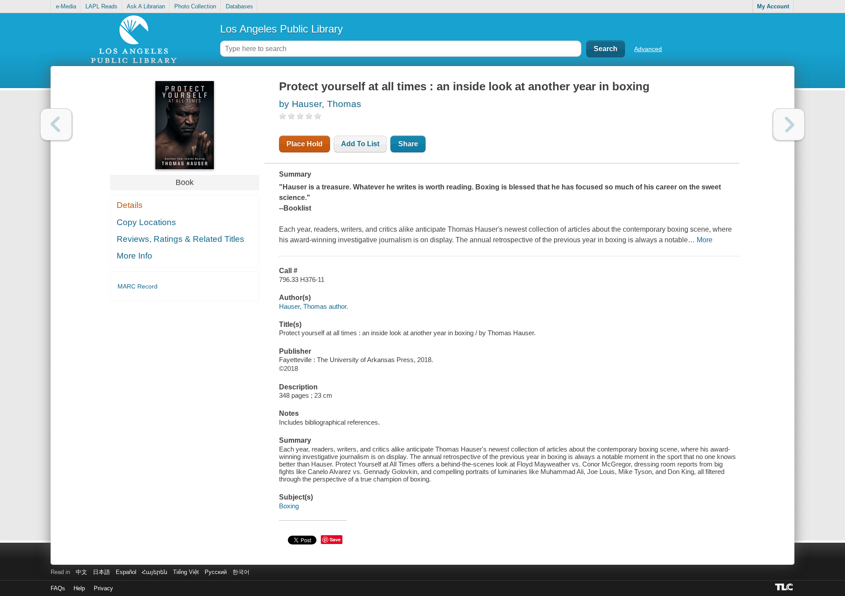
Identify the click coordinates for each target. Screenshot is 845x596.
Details (130, 205)
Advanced (648, 48)
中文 (81, 572)
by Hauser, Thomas (320, 104)
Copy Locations (146, 222)
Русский (216, 572)
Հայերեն (154, 572)
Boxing (289, 506)
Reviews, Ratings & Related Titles (180, 239)
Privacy (103, 588)
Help (79, 588)
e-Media (66, 6)
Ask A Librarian (146, 6)
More (705, 240)
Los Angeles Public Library (281, 29)
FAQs (58, 588)
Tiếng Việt (186, 572)
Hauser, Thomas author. (313, 306)
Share (408, 144)
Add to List (360, 144)
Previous (56, 124)
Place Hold (305, 144)
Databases (239, 6)
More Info (134, 255)
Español (126, 572)
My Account (773, 6)
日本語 (101, 572)
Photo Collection (195, 6)
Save (335, 539)
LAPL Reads (101, 6)
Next (789, 124)
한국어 (241, 572)
